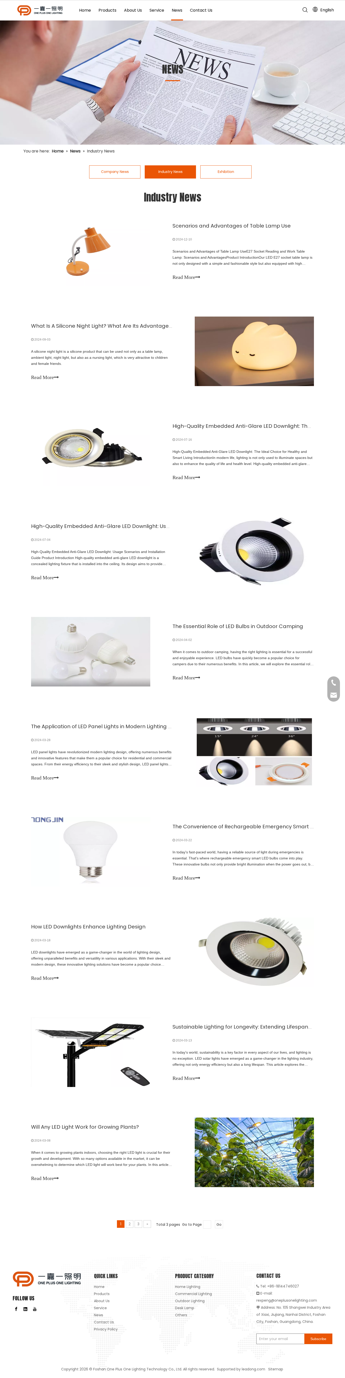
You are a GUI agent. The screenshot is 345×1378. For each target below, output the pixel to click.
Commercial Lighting (193, 1293)
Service (157, 10)
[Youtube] (34, 1309)
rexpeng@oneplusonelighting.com (286, 1300)
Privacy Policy (106, 1329)
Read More (184, 277)
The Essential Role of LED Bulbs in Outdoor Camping (238, 626)
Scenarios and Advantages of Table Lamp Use (232, 225)
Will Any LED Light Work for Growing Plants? (85, 1126)
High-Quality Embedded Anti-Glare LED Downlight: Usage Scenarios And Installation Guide (145, 526)
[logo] (47, 1279)
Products (107, 10)
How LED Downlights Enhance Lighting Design (88, 926)
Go (218, 1224)
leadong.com (253, 1369)
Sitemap (276, 1369)
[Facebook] (16, 1309)
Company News (115, 171)
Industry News (170, 171)
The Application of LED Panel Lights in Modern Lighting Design (108, 726)
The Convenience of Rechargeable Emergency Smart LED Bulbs (253, 826)
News (177, 10)
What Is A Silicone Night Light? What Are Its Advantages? (102, 325)
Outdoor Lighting (190, 1300)
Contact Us (201, 10)
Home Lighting (187, 1286)
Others (181, 1315)
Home (85, 10)
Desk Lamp (184, 1307)
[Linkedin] (25, 1309)
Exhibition (226, 171)
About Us (133, 10)
